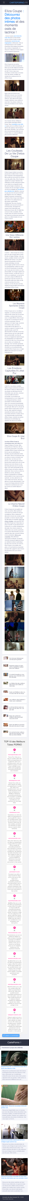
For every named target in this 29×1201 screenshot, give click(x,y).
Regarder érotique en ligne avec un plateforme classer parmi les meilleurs (16, 667)
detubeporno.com (14, 780)
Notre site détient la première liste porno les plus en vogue (16, 725)
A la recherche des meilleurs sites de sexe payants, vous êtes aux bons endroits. (16, 733)
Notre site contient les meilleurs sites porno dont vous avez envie (16, 717)
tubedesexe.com (14, 812)
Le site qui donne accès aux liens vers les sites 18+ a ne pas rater (16, 708)
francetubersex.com (14, 932)
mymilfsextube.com (14, 901)
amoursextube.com (14, 838)
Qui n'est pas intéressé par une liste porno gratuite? (16, 658)
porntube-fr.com (14, 872)
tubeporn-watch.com (14, 1015)
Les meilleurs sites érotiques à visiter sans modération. (17, 700)
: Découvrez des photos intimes (14, 16)
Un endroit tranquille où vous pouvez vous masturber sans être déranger (17, 676)
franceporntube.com (14, 755)
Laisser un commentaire (12, 1035)
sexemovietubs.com (14, 958)
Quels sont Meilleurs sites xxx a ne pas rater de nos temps (17, 692)
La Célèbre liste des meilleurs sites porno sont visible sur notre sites (17, 684)
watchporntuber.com (14, 984)
